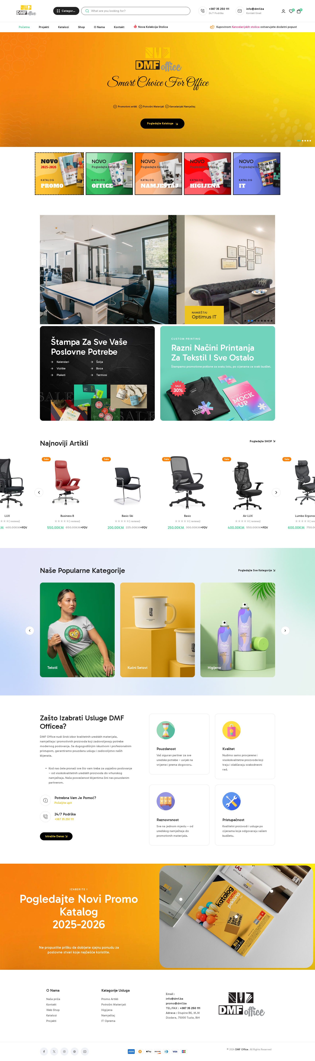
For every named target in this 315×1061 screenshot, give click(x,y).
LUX (308, 516)
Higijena (134, 667)
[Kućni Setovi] (77, 630)
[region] (157, 269)
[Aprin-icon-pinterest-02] (75, 1052)
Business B (7, 516)
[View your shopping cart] (298, 11)
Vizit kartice (217, 667)
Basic (127, 516)
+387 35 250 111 (190, 1008)
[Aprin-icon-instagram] (64, 1052)
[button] (245, 321)
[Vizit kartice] (237, 630)
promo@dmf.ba (176, 1003)
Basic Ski (67, 516)
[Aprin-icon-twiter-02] (54, 1052)
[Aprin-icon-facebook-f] (44, 1052)
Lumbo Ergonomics (247, 516)
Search (87, 11)
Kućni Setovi (57, 667)
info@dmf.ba (174, 998)
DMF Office (241, 1049)
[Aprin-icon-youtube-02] (85, 1052)
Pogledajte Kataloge (160, 123)
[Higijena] (157, 630)
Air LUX (187, 516)
